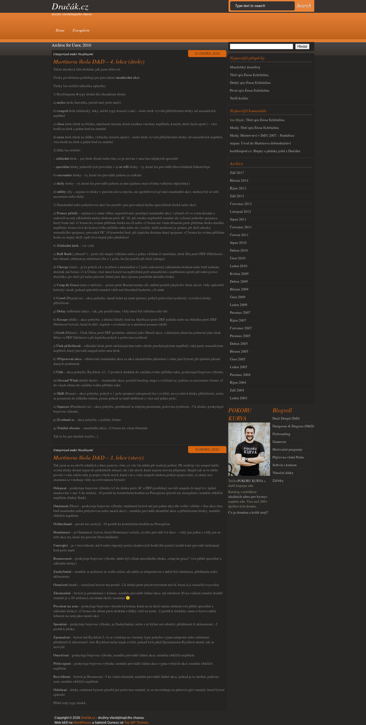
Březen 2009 (239, 289)
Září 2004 (237, 390)
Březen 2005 (239, 351)
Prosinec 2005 (240, 335)
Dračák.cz (70, 6)
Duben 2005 (239, 343)
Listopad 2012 (240, 211)
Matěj (234, 127)
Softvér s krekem (284, 464)
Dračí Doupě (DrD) (286, 418)
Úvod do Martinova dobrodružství (266, 143)
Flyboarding (281, 433)
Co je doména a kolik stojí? (248, 512)
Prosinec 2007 (240, 312)
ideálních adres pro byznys (247, 496)
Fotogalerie (81, 30)
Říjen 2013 (238, 188)
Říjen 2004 (238, 382)
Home (60, 30)
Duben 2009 (239, 281)
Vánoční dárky (283, 472)
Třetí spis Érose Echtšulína (249, 74)
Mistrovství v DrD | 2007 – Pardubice (267, 135)
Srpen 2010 (238, 242)
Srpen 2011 (238, 219)
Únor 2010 (237, 258)
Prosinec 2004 (240, 374)
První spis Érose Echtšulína (249, 90)
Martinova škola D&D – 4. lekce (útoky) (98, 61)
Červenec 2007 (241, 328)
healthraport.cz (241, 150)
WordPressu (82, 722)
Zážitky (278, 480)
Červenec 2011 (241, 227)
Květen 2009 (239, 273)
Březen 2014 (239, 180)
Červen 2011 (239, 234)
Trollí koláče (239, 98)
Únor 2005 (237, 359)
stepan (234, 143)
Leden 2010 (238, 265)
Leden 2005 (238, 366)
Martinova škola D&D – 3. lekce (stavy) (98, 457)
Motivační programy (287, 449)
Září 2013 (237, 195)
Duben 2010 (239, 250)
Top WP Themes (136, 722)
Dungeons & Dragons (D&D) (293, 426)
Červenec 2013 (241, 203)
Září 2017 (237, 172)
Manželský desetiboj (245, 67)
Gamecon (279, 441)
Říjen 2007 (238, 320)
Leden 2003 (238, 397)
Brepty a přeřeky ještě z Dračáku (276, 150)
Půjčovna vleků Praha (288, 457)
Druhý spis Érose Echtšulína (250, 82)
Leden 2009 (238, 304)
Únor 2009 (237, 296)
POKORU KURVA (250, 480)
